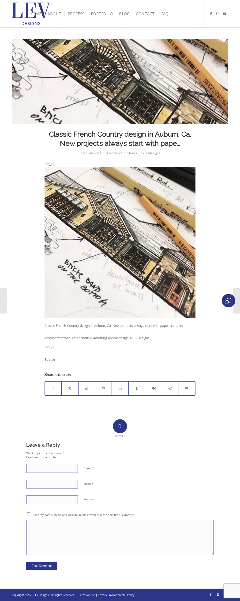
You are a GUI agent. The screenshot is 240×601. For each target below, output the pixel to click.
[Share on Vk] (153, 388)
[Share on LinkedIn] (120, 388)
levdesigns (152, 153)
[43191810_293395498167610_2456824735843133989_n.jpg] (120, 81)
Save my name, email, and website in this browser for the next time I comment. (84, 515)
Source (50, 359)
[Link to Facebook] (210, 13)
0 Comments (113, 153)
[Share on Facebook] (53, 388)
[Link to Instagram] (217, 13)
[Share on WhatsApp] (87, 388)
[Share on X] (70, 388)
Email (88, 483)
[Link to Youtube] (224, 13)
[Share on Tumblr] (137, 388)
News (133, 153)
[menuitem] (35, 13)
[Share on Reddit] (170, 388)
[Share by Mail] (187, 388)
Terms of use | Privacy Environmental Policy (106, 595)
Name (89, 468)
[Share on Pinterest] (103, 388)
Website (89, 499)
